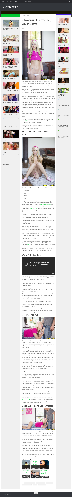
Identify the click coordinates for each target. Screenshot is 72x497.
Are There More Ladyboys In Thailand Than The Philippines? (63, 96)
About (7, 1)
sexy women (35, 484)
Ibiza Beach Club (33, 208)
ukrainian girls (43, 484)
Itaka (28, 244)
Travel (11, 1)
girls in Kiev (26, 120)
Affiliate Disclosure (28, 1)
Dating (16, 1)
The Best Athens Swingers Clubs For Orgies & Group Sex (63, 126)
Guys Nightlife (11, 6)
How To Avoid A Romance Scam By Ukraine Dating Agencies (62, 65)
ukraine (39, 484)
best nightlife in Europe (45, 204)
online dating (24, 484)
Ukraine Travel (26, 15)
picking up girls (29, 484)
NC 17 (21, 1)
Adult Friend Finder (26, 399)
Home (3, 1)
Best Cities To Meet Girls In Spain (10, 43)
